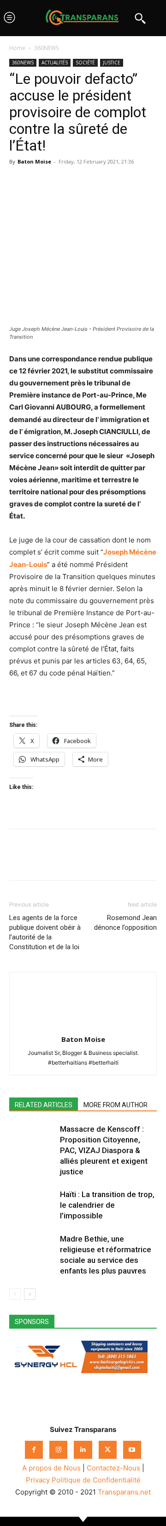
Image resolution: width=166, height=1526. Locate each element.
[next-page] (30, 1294)
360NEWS (46, 48)
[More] (103, 182)
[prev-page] (15, 1294)
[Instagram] (58, 1450)
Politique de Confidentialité (96, 1480)
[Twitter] (39, 182)
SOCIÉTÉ (85, 62)
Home (17, 48)
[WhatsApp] (61, 182)
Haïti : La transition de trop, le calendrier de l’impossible (107, 1205)
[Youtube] (132, 1450)
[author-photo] (83, 1026)
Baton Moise (34, 161)
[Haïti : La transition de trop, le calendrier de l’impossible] (32, 1205)
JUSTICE (111, 62)
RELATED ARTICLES (43, 1105)
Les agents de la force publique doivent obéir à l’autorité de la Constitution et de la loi (45, 932)
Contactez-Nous (113, 1467)
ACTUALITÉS (55, 62)
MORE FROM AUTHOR (115, 1105)
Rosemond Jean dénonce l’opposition (125, 923)
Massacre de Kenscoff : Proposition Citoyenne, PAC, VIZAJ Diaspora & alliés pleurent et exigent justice (104, 1150)
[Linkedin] (82, 182)
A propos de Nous (51, 1467)
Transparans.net (124, 1492)
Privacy (38, 1480)
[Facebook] (18, 182)
